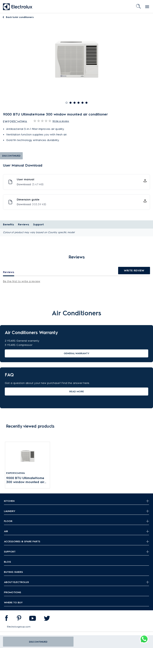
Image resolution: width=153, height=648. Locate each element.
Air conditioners (20, 17)
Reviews (23, 224)
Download (30, 184)
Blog (7, 561)
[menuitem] (6, 619)
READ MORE (76, 391)
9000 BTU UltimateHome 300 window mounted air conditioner (25, 480)
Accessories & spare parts (22, 541)
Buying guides (13, 571)
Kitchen (9, 500)
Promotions (12, 592)
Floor (8, 521)
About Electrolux (16, 582)
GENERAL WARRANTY (76, 353)
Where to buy (13, 602)
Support (38, 224)
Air (6, 531)
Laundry (9, 511)
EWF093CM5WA (15, 472)
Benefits (8, 224)
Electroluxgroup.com (18, 626)
